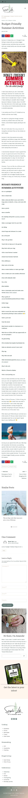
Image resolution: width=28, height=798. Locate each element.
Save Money (7, 760)
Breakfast (6, 728)
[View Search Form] (25, 2)
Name (4, 587)
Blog (8, 787)
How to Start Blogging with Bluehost (22, 475)
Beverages (6, 732)
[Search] (24, 655)
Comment (5, 566)
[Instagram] (5, 2)
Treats (5, 734)
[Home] (2, 16)
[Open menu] (25, 8)
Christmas (6, 779)
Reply (4, 550)
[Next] (25, 508)
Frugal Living (12, 20)
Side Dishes (7, 736)
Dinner (5, 730)
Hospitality (7, 748)
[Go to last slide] (3, 508)
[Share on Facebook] (3, 35)
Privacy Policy (16, 787)
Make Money (7, 762)
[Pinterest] (16, 790)
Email (4, 593)
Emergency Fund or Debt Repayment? (7, 474)
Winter (5, 775)
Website (4, 600)
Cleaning (6, 750)
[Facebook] (3, 2)
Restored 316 (14, 795)
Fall (5, 773)
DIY (5, 746)
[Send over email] (11, 35)
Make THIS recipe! (11, 292)
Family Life (4, 20)
